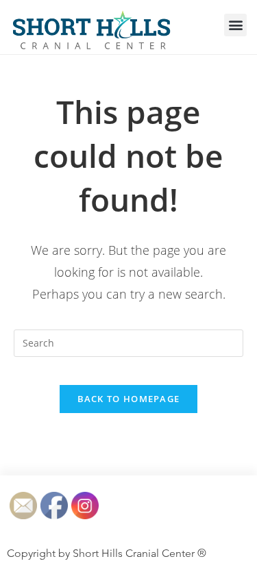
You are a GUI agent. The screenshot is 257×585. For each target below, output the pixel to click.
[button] (235, 25)
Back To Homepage (128, 399)
